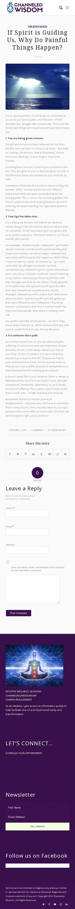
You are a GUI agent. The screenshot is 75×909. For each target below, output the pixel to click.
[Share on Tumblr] (41, 454)
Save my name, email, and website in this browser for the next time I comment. (38, 569)
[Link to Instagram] (61, 904)
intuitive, (18, 706)
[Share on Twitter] (18, 454)
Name (10, 508)
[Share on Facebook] (10, 454)
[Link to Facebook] (49, 904)
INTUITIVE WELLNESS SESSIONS (23, 691)
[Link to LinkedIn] (66, 904)
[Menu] (67, 7)
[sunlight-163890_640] (37, 86)
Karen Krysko (58, 430)
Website (10, 544)
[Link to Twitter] (43, 904)
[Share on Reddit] (57, 454)
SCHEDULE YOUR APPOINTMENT (24, 753)
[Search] (59, 7)
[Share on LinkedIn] (34, 454)
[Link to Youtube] (55, 904)
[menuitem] (59, 7)
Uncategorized (37, 26)
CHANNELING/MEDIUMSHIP (21, 695)
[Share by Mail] (65, 454)
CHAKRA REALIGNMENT (19, 699)
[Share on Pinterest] (26, 454)
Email (10, 526)
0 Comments (37, 430)
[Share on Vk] (49, 454)
